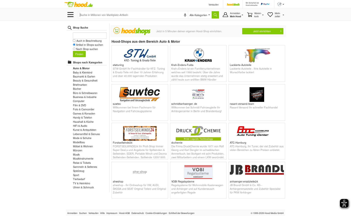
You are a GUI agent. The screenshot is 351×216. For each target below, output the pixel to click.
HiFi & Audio (80, 126)
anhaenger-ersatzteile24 (244, 181)
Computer (78, 101)
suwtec (117, 104)
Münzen (77, 150)
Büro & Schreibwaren (85, 93)
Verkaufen (214, 4)
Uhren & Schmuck (83, 187)
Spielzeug (78, 171)
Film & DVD (79, 105)
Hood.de (78, 4)
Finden (79, 54)
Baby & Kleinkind (82, 72)
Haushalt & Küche (83, 121)
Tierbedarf (79, 179)
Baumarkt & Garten (84, 76)
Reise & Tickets (82, 163)
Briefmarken (80, 84)
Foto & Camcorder (83, 109)
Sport (76, 175)
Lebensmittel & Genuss (86, 134)
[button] (280, 3)
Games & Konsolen (84, 113)
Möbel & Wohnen (83, 146)
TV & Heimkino (81, 183)
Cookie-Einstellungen (156, 213)
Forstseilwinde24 (122, 142)
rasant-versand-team (242, 104)
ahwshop (118, 181)
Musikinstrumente (83, 158)
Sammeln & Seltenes (85, 167)
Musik (76, 154)
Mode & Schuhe (82, 138)
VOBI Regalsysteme (182, 181)
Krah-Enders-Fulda (182, 65)
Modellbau (79, 142)
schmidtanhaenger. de (184, 104)
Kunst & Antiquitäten (84, 130)
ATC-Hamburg (238, 142)
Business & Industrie (85, 97)
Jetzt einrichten (262, 31)
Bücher (77, 89)
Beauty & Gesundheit (85, 80)
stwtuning (118, 65)
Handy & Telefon (82, 117)
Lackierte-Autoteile (240, 65)
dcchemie (176, 142)
